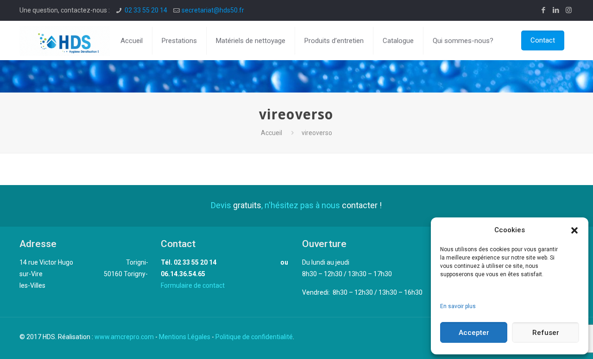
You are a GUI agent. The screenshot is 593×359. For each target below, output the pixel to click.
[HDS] (64, 40)
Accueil (271, 132)
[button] (574, 230)
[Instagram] (569, 10)
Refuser (545, 332)
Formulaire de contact (193, 285)
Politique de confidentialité (254, 336)
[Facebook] (544, 10)
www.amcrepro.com (124, 336)
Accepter (474, 332)
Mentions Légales (184, 336)
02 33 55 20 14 (146, 10)
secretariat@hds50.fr (213, 10)
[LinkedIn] (556, 10)
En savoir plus (458, 306)
